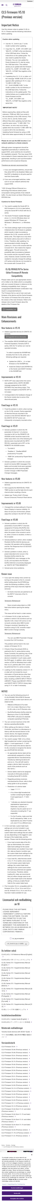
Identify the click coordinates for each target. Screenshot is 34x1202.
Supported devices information (17, 337)
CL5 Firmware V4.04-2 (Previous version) (15, 1091)
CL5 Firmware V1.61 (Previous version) (15, 1136)
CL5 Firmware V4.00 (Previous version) (15, 1100)
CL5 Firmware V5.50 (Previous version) (15, 1070)
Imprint (4, 1184)
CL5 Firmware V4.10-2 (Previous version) (15, 1088)
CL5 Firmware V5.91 (8, 1046)
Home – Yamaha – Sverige (8, 1145)
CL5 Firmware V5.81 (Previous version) (15, 1055)
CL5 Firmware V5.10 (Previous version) (15, 1073)
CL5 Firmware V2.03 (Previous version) (15, 1130)
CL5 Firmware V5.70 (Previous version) (15, 1061)
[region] (17, 1177)
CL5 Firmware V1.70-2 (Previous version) (15, 1133)
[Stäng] (32, 1155)
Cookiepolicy (21, 1184)
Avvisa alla (17, 1193)
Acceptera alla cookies (17, 1198)
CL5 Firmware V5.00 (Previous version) (15, 1079)
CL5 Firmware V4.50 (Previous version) (15, 1085)
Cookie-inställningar (17, 1188)
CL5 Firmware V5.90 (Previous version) (15, 1049)
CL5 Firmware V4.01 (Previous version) (15, 1097)
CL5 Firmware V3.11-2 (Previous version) (15, 1103)
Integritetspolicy (12, 1184)
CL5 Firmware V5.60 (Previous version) (15, 1064)
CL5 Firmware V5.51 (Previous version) (15, 1067)
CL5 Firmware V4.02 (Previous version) (15, 1094)
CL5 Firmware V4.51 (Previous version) (15, 1082)
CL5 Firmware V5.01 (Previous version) (15, 1076)
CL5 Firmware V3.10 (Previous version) (15, 1106)
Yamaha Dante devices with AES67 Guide (16, 1032)
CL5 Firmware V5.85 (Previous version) (15, 1052)
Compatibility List (10, 309)
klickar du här (12, 1179)
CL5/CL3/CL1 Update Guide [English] (14, 1019)
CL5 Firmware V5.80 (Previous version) (15, 1058)
